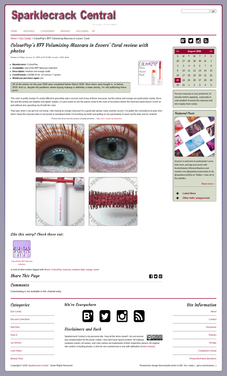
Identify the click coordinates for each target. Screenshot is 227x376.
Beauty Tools (17, 358)
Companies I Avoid (207, 351)
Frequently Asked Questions (202, 358)
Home (14, 31)
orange (89, 269)
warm (96, 269)
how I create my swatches (111, 119)
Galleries (82, 31)
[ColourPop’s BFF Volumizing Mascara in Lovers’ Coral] (150, 84)
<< (177, 51)
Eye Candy (25, 38)
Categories (47, 31)
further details (147, 346)
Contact (212, 319)
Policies (212, 335)
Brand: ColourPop (53, 269)
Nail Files (15, 327)
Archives (28, 31)
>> (211, 51)
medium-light (78, 269)
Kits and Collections (20, 319)
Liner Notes (16, 351)
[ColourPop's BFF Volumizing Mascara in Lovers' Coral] (113, 173)
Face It (14, 335)
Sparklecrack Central (38, 365)
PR (93, 31)
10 (34, 57)
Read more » (208, 183)
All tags (212, 343)
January (29, 57)
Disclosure (211, 327)
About (213, 311)
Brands (65, 31)
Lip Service (16, 343)
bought (55, 57)
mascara (67, 269)
